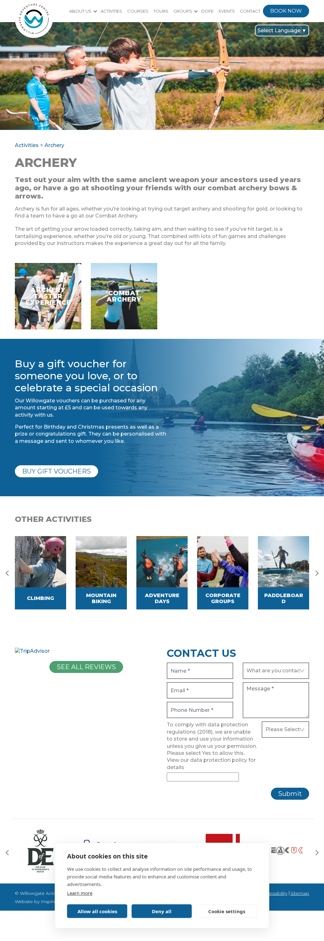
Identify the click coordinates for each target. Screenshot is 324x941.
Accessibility (274, 893)
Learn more (79, 893)
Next (317, 572)
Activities (111, 11)
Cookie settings (226, 911)
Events (227, 11)
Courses (137, 11)
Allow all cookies (97, 911)
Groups (182, 11)
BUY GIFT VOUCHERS (56, 471)
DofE (207, 11)
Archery (54, 145)
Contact (250, 11)
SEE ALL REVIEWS (86, 667)
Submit (290, 793)
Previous (7, 572)
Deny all (161, 911)
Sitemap (299, 893)
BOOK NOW (286, 11)
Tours (160, 11)
